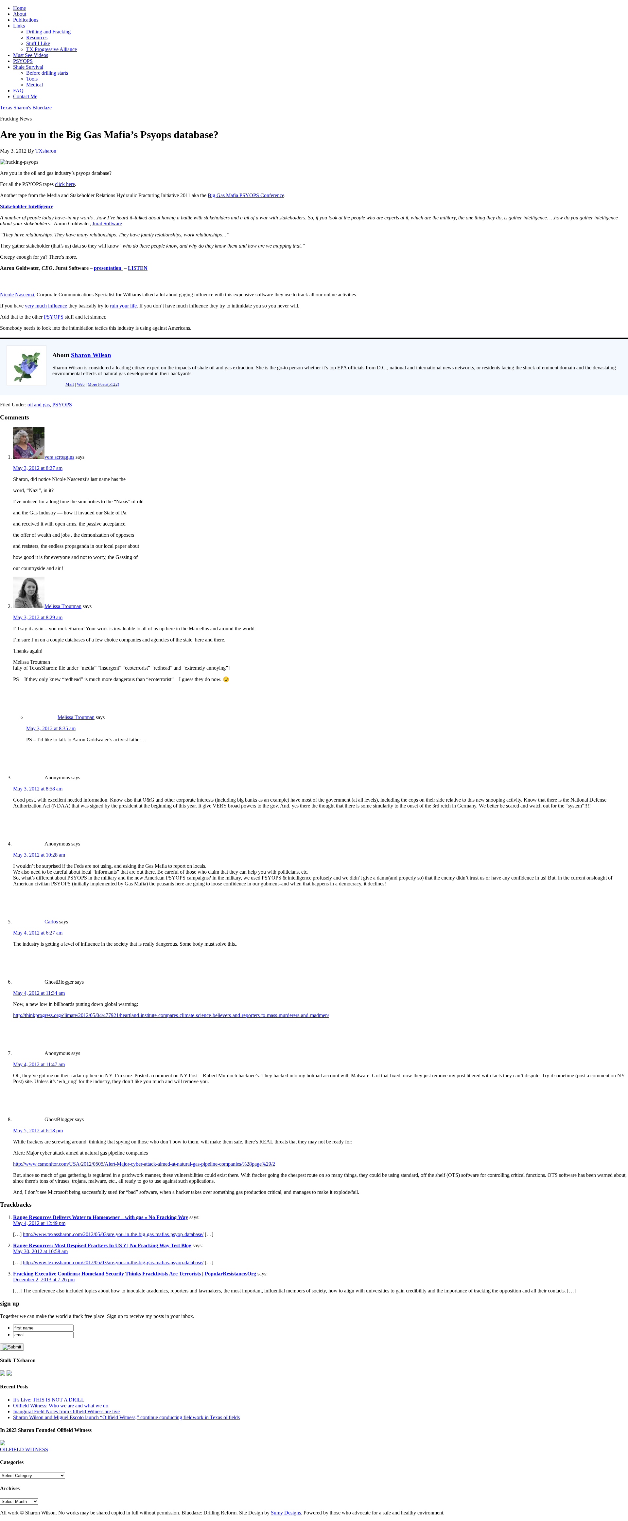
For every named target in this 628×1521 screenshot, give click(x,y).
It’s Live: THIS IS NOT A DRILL (48, 1399)
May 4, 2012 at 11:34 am (39, 993)
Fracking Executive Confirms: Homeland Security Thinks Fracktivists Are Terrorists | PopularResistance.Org (134, 1273)
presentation (107, 268)
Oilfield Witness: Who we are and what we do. (61, 1405)
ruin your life (123, 305)
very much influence (46, 305)
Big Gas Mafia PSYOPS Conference (246, 195)
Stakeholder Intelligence (26, 206)
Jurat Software (107, 223)
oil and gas (38, 404)
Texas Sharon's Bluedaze (26, 107)
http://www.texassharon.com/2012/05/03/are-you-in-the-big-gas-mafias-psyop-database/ (113, 1234)
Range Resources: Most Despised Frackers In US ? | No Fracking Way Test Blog (102, 1245)
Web (81, 384)
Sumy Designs (286, 1512)
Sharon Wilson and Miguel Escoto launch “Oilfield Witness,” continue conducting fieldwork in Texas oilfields (126, 1417)
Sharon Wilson (91, 355)
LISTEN (138, 268)
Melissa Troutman (62, 606)
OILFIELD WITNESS (24, 1449)
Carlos (51, 921)
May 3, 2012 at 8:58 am (37, 788)
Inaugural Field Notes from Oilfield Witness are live (66, 1411)
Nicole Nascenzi (17, 294)
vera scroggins (59, 457)
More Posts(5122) (103, 384)
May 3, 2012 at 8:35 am (51, 728)
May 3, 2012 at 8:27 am (37, 468)
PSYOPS (53, 317)
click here (65, 184)
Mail (69, 384)
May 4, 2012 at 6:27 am (37, 933)
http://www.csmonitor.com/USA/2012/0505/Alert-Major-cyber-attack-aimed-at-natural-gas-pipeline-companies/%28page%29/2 (144, 1164)
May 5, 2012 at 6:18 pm (38, 1130)
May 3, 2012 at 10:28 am (39, 855)
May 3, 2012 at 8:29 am (37, 617)
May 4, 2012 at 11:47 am (39, 1064)
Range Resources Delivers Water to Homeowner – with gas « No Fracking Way (100, 1217)
